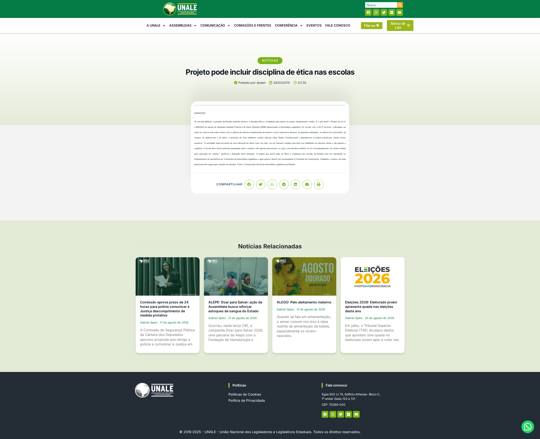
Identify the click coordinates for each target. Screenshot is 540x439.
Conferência (286, 25)
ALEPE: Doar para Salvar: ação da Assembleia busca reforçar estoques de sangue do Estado (235, 306)
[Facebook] (368, 12)
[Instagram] (376, 12)
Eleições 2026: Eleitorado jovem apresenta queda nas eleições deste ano (371, 306)
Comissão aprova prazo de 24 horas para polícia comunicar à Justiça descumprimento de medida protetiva (164, 308)
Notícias (270, 60)
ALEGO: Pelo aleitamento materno (304, 302)
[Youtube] (399, 12)
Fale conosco (336, 385)
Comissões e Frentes (252, 25)
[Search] (400, 5)
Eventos (314, 25)
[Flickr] (391, 12)
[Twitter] (384, 12)
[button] (249, 184)
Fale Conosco (337, 25)
